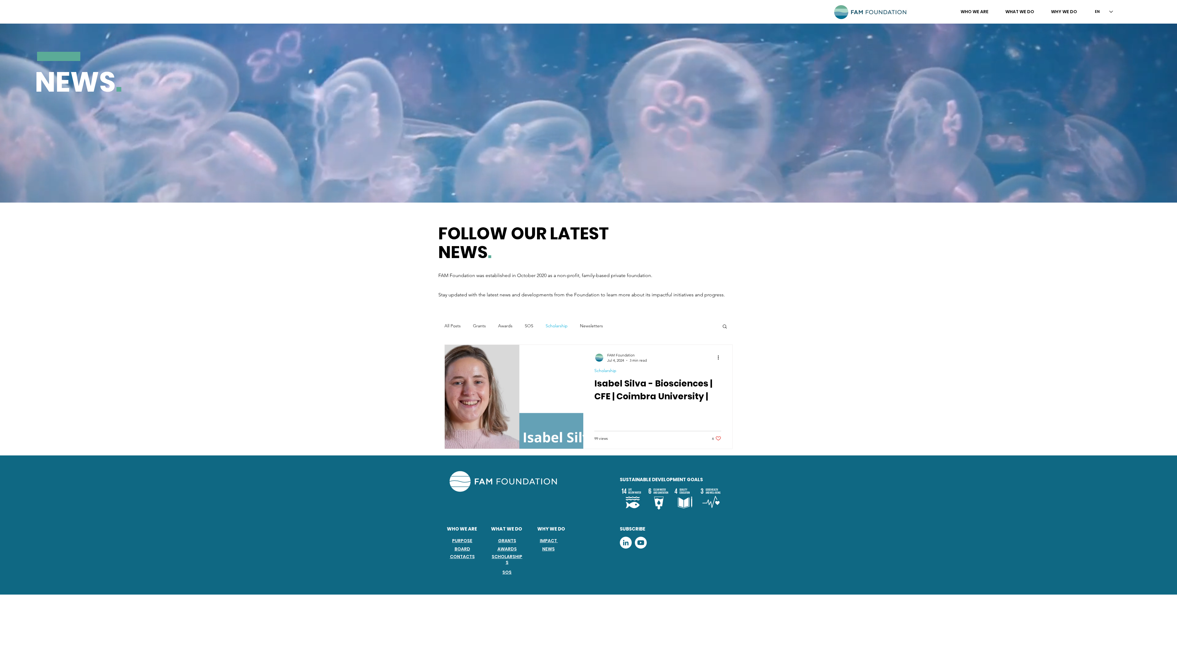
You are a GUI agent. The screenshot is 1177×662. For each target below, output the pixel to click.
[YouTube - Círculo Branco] (641, 543)
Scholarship (557, 326)
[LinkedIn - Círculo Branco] (626, 543)
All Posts (452, 326)
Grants (479, 326)
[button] (974, 11)
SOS (529, 326)
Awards (505, 326)
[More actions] (720, 357)
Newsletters (591, 326)
